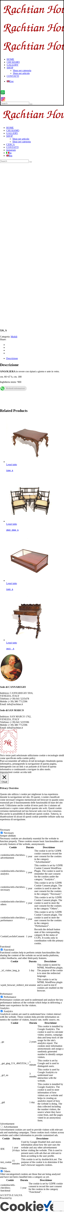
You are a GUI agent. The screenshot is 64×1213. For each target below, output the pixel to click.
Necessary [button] (5, 829)
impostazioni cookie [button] (10, 772)
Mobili (14, 336)
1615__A (10, 649)
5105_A (9, 589)
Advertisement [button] (7, 1123)
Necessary (9, 833)
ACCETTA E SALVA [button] (11, 1195)
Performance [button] (6, 994)
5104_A (9, 470)
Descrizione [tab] (12, 358)
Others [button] (3, 1168)
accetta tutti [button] (25, 772)
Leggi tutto (11, 464)
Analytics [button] (4, 1008)
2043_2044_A (12, 530)
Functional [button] (5, 946)
